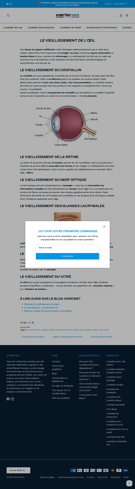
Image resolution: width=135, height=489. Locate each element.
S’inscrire (67, 256)
